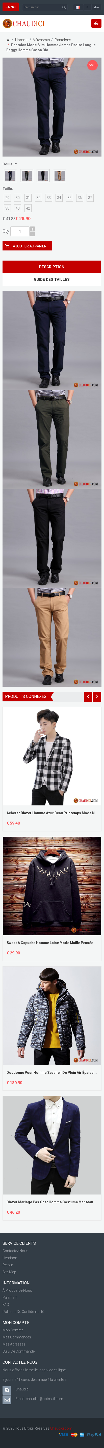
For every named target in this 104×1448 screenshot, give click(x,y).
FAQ (6, 1305)
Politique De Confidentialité (23, 1312)
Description (51, 267)
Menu (12, 7)
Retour (8, 1265)
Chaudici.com (61, 1428)
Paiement (10, 1297)
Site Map (9, 1272)
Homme (21, 40)
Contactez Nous (15, 1251)
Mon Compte (13, 1330)
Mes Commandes (17, 1337)
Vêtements (41, 40)
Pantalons (63, 40)
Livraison (10, 1258)
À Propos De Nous (17, 1290)
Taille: (8, 189)
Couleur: (10, 164)
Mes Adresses (14, 1344)
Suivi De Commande (19, 1351)
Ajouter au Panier (29, 246)
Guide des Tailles (52, 279)
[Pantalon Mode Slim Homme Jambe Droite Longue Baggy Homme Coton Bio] (52, 107)
